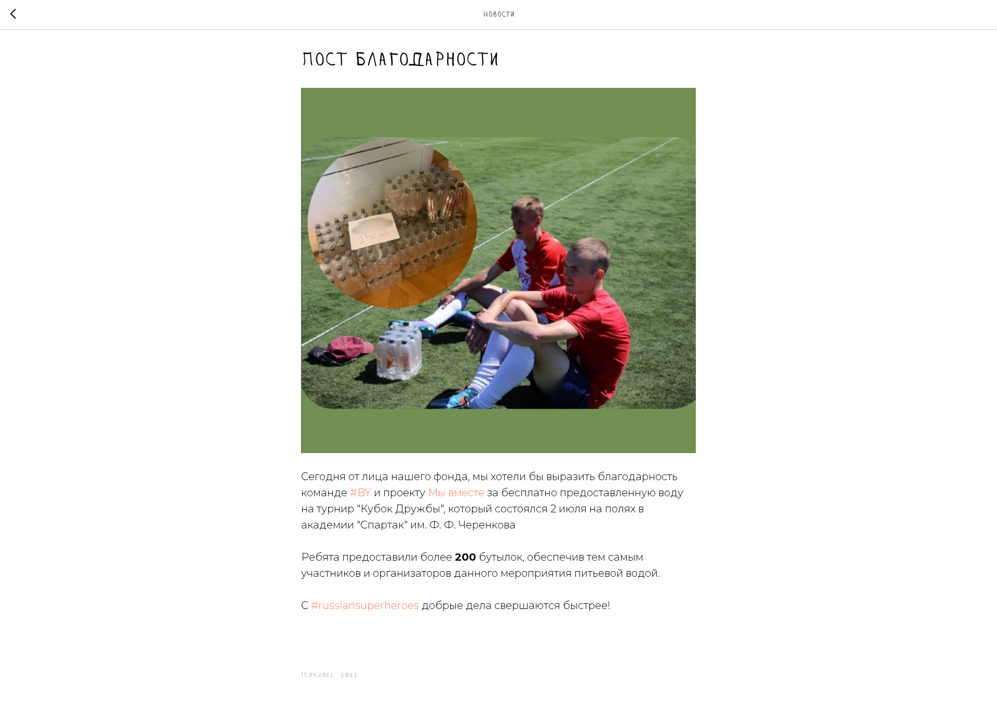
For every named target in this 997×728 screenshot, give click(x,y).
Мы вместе (456, 492)
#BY (360, 492)
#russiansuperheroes (365, 605)
